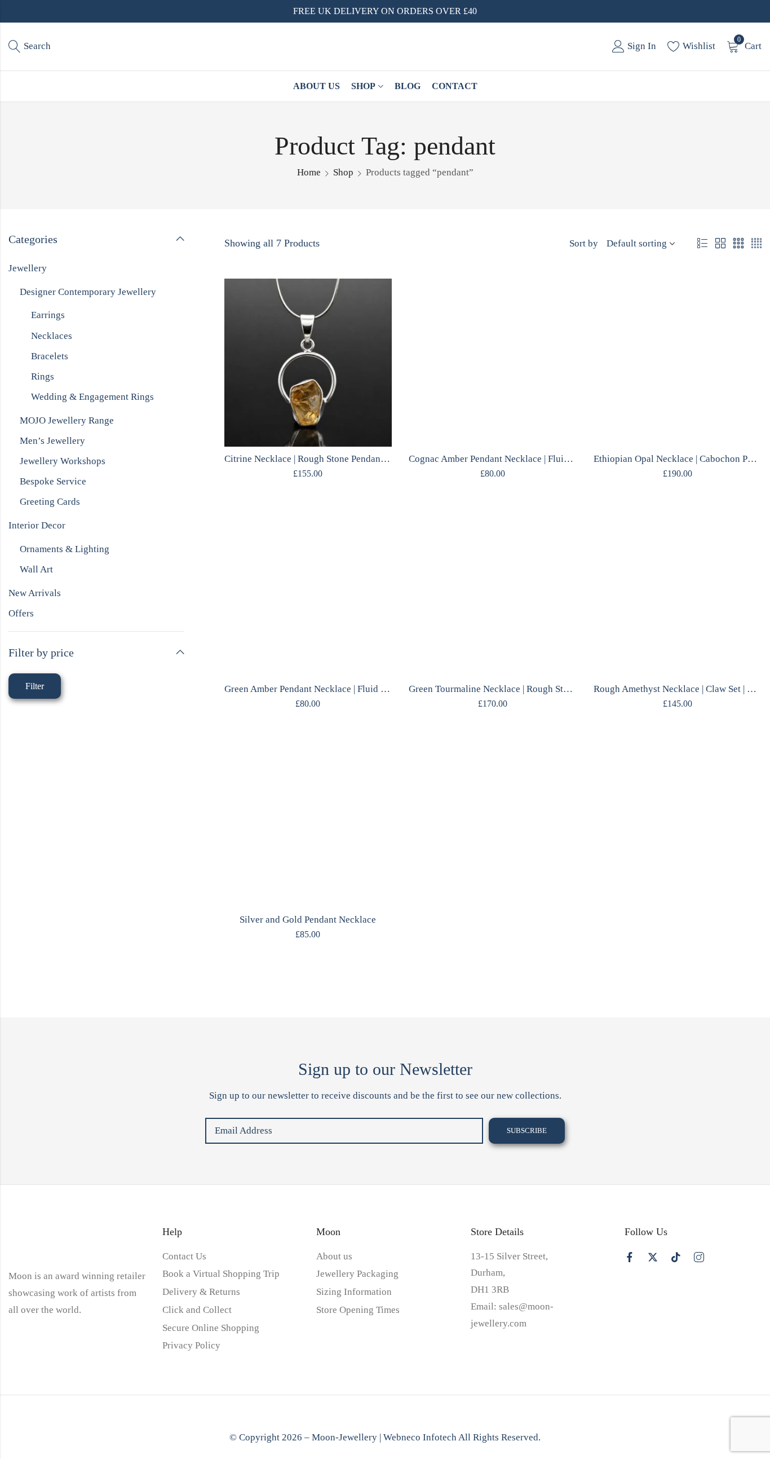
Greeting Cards (50, 501)
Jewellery (27, 268)
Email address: (344, 1131)
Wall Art (36, 569)
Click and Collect (197, 1309)
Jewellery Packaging (357, 1273)
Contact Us (184, 1256)
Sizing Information (354, 1291)
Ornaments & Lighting (64, 549)
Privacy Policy (191, 1345)
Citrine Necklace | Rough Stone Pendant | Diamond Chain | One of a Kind (369, 458)
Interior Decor (36, 525)
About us (334, 1256)
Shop (343, 172)
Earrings (48, 315)
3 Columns (738, 244)
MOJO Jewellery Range (67, 420)
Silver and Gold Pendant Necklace (308, 919)
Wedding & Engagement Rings (92, 396)
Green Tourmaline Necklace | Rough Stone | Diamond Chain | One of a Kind (559, 689)
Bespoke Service (53, 481)
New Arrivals (34, 593)
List (702, 244)
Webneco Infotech (420, 1437)
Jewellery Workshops (62, 461)
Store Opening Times (358, 1309)
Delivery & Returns (201, 1291)
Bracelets (49, 356)
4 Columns (756, 244)
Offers (21, 613)
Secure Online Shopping (210, 1328)
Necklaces (51, 335)
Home (309, 172)
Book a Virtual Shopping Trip (221, 1273)
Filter (34, 686)
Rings (42, 376)
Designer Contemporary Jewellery (88, 291)
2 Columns (720, 244)
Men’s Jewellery (52, 440)
